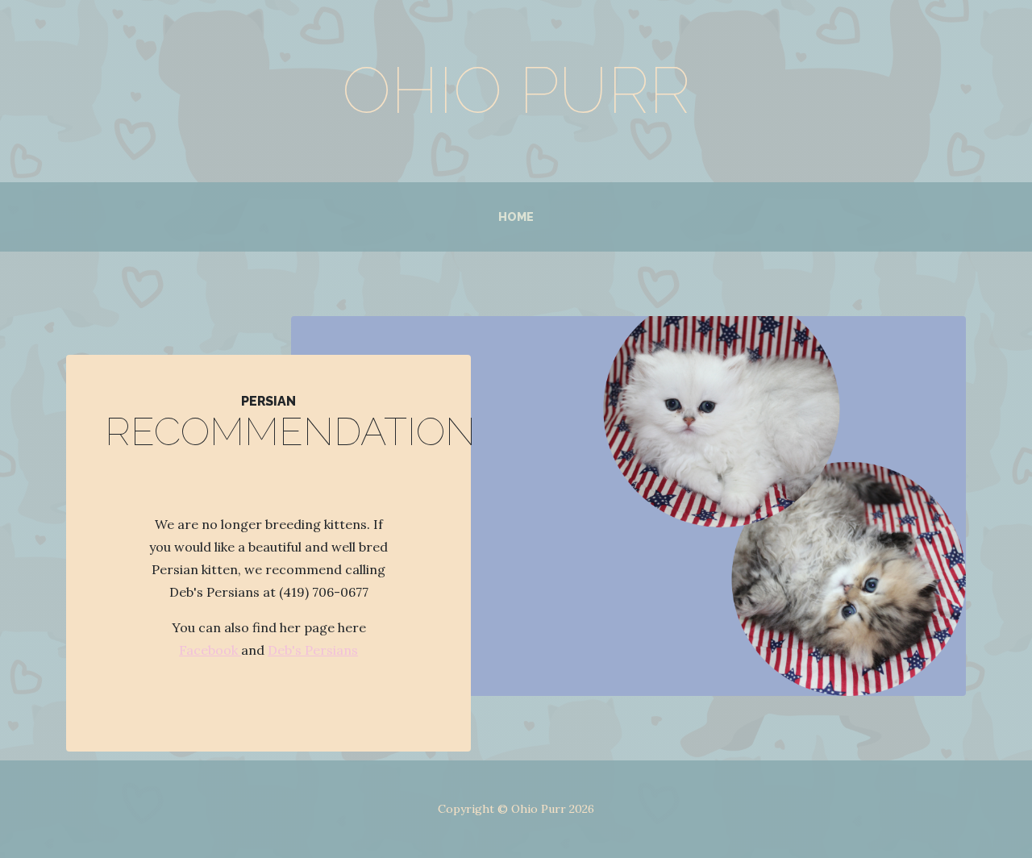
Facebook (210, 650)
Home (516, 216)
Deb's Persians (313, 650)
